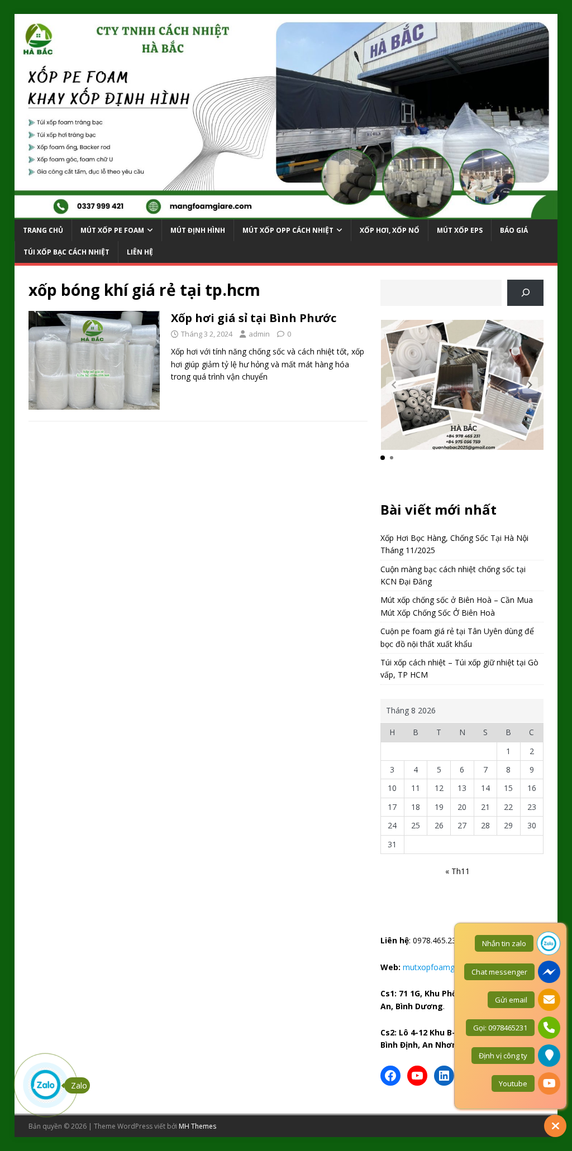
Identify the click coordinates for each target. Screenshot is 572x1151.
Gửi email (511, 1000)
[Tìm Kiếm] (525, 293)
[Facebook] (390, 1076)
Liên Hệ (140, 252)
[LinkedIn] (444, 1076)
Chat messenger (499, 972)
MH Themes (197, 1126)
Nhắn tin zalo (504, 943)
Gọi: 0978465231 (500, 1028)
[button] (530, 385)
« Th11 (457, 871)
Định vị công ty (503, 1056)
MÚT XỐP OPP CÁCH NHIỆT (287, 230)
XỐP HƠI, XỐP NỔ (390, 230)
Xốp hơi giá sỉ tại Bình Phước (253, 317)
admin (259, 334)
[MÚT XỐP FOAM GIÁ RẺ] (286, 212)
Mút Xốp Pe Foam (112, 230)
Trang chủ (43, 230)
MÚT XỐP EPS (460, 230)
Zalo (79, 1085)
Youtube (513, 1083)
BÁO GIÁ (514, 230)
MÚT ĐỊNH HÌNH (197, 230)
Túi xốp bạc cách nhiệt (66, 252)
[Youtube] (417, 1076)
